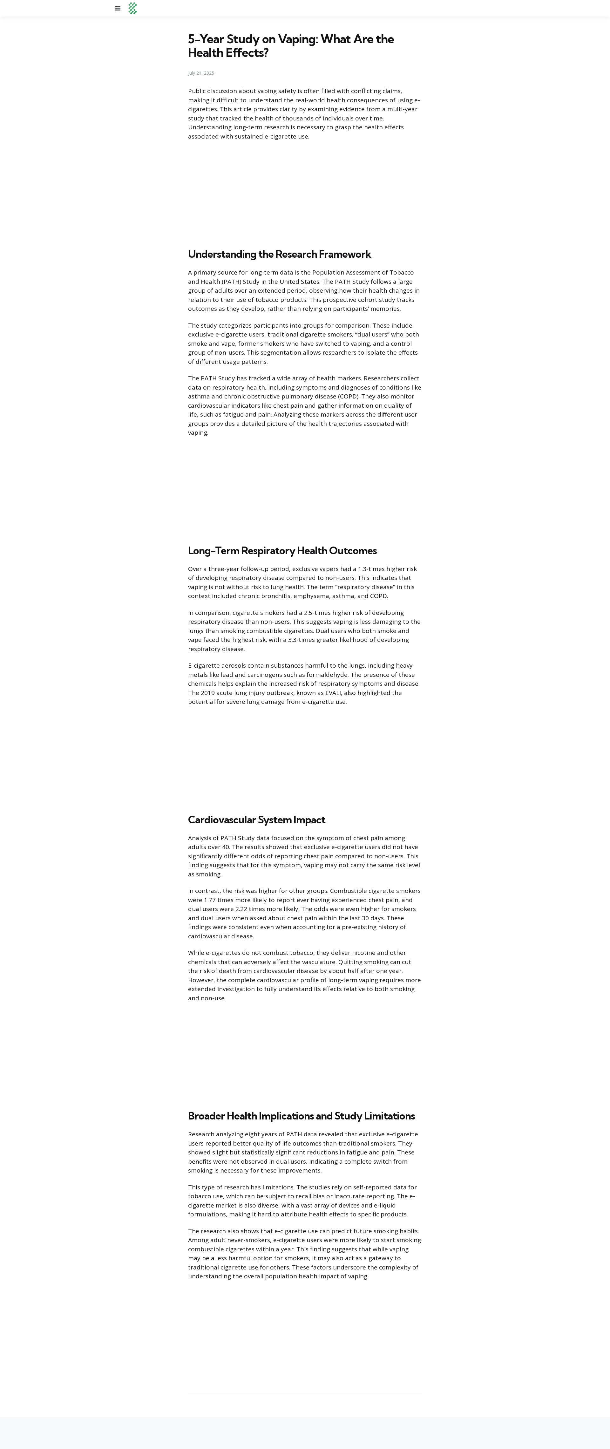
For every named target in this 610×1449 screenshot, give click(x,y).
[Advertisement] (305, 192)
